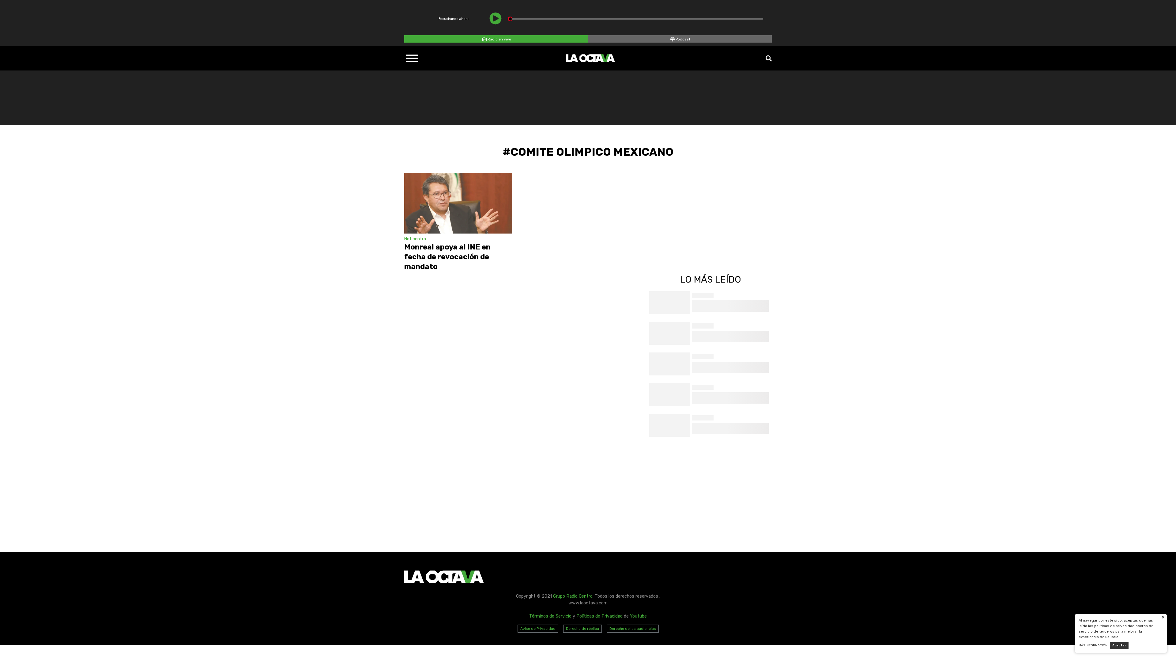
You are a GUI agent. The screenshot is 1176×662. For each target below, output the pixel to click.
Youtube (638, 616)
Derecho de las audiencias (632, 628)
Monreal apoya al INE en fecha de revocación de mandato (447, 257)
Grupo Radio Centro (573, 596)
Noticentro (415, 239)
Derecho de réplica (582, 628)
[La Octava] (590, 58)
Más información (1093, 645)
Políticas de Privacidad (599, 616)
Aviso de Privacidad (538, 628)
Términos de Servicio (550, 616)
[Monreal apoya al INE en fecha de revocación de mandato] (458, 203)
